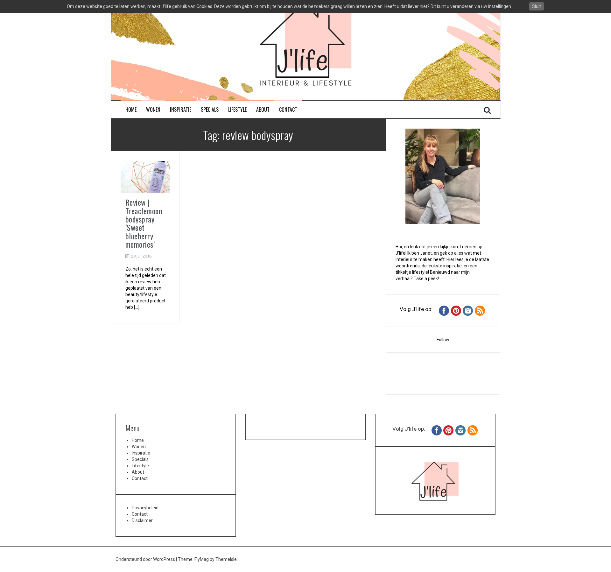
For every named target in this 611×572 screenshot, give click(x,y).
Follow (443, 339)
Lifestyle (237, 109)
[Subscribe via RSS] (480, 310)
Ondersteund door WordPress (146, 559)
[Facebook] (444, 310)
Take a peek (426, 278)
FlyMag (201, 559)
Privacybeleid (145, 507)
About (263, 109)
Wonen (153, 109)
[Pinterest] (456, 310)
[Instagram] (468, 310)
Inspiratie (180, 109)
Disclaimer (142, 520)
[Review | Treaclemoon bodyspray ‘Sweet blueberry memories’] (145, 176)
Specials (210, 109)
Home (131, 109)
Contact (288, 109)
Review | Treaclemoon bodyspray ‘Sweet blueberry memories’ (143, 223)
